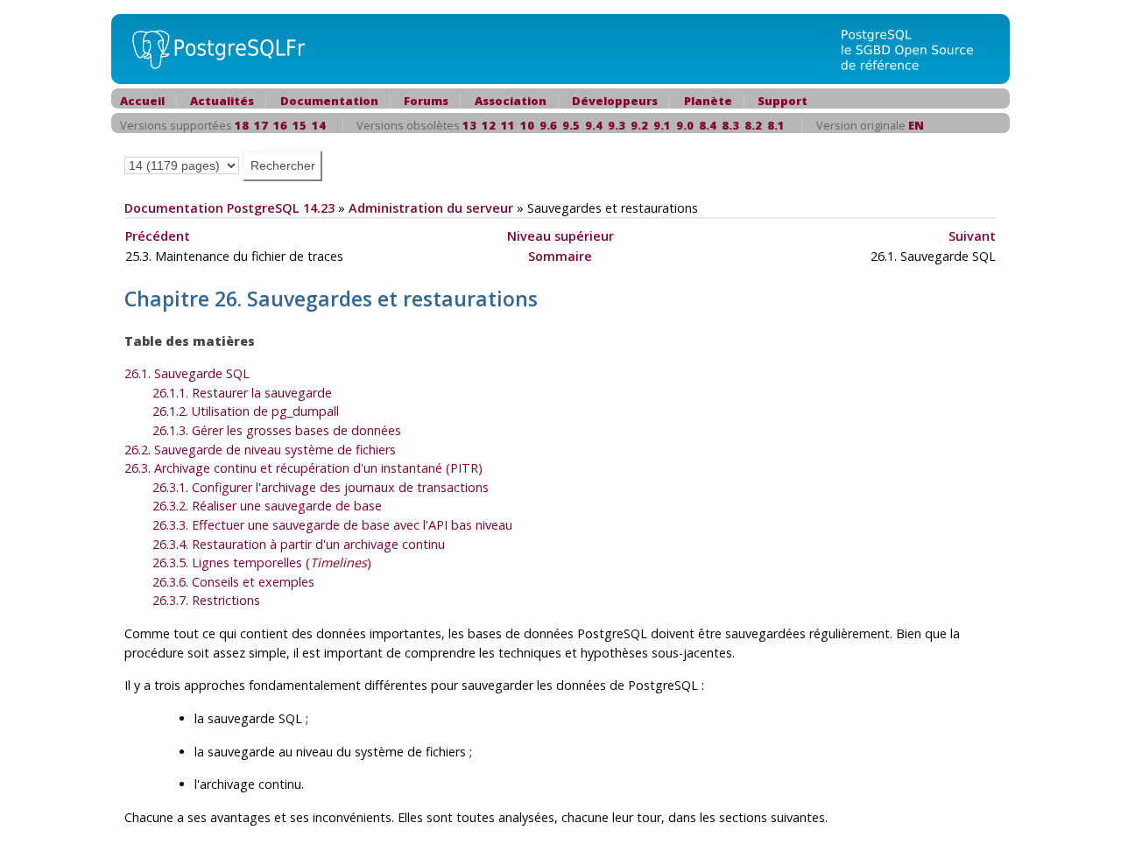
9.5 (571, 125)
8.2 (753, 125)
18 (242, 125)
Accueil (142, 101)
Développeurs (615, 101)
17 (261, 125)
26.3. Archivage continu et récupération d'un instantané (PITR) (303, 468)
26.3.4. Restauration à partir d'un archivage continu (298, 544)
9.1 (662, 125)
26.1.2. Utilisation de (245, 411)
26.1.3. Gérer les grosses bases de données (276, 430)
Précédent (157, 236)
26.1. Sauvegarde (187, 373)
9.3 (616, 125)
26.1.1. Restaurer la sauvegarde (242, 392)
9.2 (639, 125)
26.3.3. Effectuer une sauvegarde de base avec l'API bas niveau (332, 525)
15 (300, 125)
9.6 (548, 125)
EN (916, 125)
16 (280, 125)
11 (508, 125)
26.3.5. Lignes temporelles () (261, 562)
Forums (426, 101)
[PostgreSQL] (212, 47)
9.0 (685, 125)
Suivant (972, 236)
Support (782, 101)
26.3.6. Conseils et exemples (233, 581)
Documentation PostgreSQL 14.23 (229, 208)
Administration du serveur (431, 208)
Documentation (329, 101)
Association (510, 101)
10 (527, 125)
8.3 (730, 125)
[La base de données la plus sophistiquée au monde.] (918, 47)
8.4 (707, 125)
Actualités (222, 101)
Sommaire (560, 256)
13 (469, 125)
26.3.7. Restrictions (206, 600)
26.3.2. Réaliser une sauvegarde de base (267, 505)
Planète (708, 101)
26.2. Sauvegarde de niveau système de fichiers (260, 449)
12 (489, 125)
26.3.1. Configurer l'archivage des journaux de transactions (320, 487)
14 (319, 125)
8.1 (776, 125)
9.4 (594, 125)
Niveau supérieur (560, 236)
